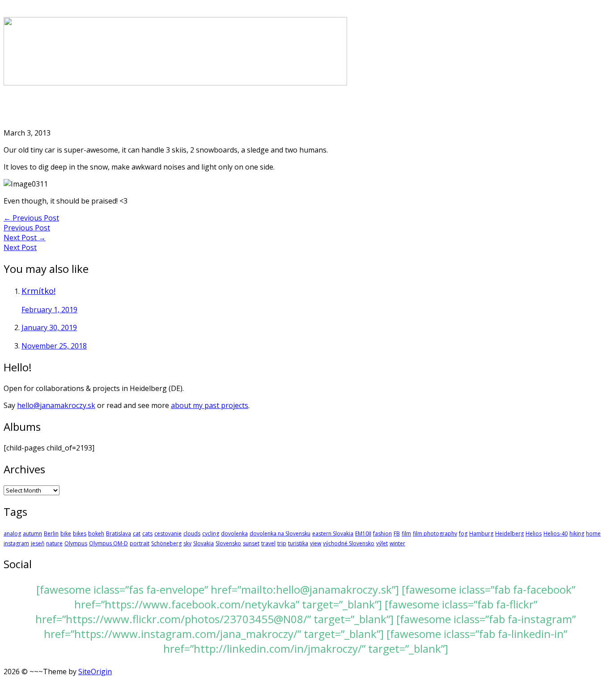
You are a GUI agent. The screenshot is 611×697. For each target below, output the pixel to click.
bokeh (96, 533)
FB (397, 533)
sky (187, 543)
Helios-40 (555, 533)
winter (397, 543)
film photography (435, 533)
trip (281, 543)
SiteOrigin (95, 671)
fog (463, 533)
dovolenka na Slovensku (280, 533)
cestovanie (168, 533)
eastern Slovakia (332, 533)
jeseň (37, 543)
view (315, 543)
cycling (210, 533)
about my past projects (209, 405)
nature (54, 543)
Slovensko (228, 543)
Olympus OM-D (108, 543)
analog (12, 533)
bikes (79, 533)
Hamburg (481, 533)
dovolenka (234, 533)
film (406, 533)
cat (136, 533)
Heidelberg (509, 533)
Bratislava (118, 533)
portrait (139, 543)
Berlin (51, 533)
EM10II (363, 533)
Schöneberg (166, 543)
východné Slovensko (348, 543)
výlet (382, 543)
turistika (298, 543)
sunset (251, 543)
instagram (16, 543)
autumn (32, 533)
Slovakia (203, 543)
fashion (382, 533)
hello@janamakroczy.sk (56, 405)
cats (147, 533)
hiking (576, 533)
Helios (534, 533)
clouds (191, 533)
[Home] (175, 83)
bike (65, 533)
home (593, 533)
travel (268, 543)
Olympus (75, 543)
